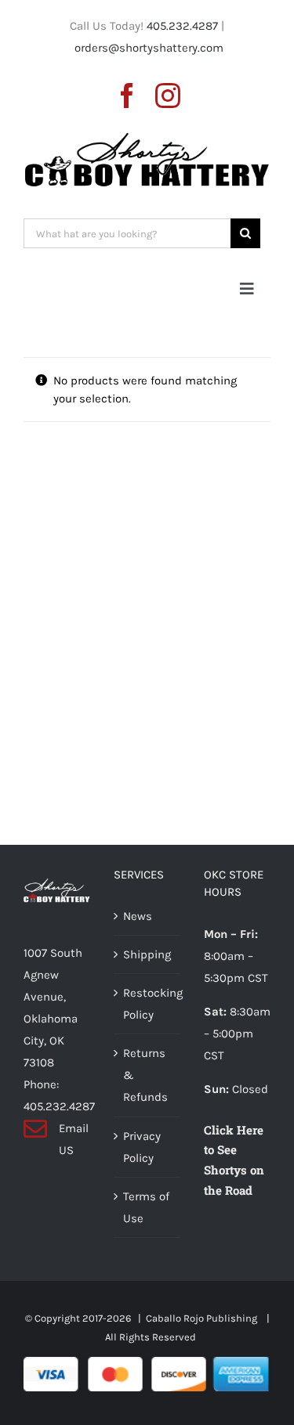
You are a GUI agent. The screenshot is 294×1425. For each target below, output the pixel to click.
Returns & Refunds (145, 1075)
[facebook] (127, 95)
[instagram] (167, 95)
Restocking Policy (147, 1004)
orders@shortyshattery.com (148, 48)
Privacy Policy (142, 1147)
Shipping (147, 954)
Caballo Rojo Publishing (203, 1318)
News (137, 916)
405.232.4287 (182, 26)
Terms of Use (146, 1207)
